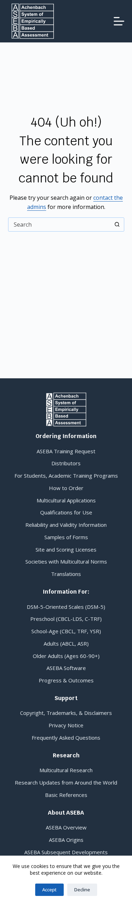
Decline (82, 889)
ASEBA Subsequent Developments (66, 852)
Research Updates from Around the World (66, 782)
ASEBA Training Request (66, 451)
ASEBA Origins (66, 839)
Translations (66, 573)
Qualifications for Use (66, 512)
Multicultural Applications (66, 500)
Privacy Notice (66, 725)
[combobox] (59, 224)
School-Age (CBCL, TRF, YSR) (66, 631)
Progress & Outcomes (66, 680)
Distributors (66, 463)
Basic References (66, 794)
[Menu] (119, 21)
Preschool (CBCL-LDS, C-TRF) (66, 618)
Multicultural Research (66, 770)
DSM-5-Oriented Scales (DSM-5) (66, 606)
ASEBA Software (66, 667)
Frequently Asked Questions (66, 737)
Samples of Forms (66, 537)
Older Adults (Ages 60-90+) (66, 655)
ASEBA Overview (66, 827)
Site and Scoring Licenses (66, 549)
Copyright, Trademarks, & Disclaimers (66, 712)
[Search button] (117, 224)
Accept (49, 889)
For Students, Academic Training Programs (66, 475)
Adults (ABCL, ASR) (66, 643)
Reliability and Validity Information (66, 524)
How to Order (66, 487)
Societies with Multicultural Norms (66, 561)
